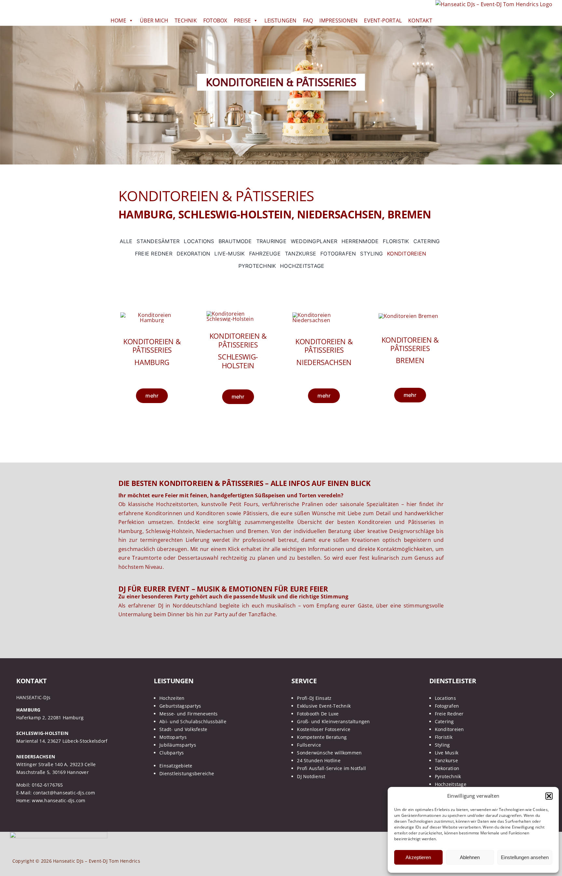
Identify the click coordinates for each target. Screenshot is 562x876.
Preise (242, 20)
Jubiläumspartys (177, 745)
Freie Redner (449, 714)
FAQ (308, 20)
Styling (442, 745)
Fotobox (215, 20)
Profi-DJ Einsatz (314, 698)
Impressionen (338, 20)
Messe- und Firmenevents (188, 714)
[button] (549, 796)
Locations (445, 698)
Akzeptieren (418, 857)
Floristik (443, 737)
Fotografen (447, 706)
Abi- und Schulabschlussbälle (192, 721)
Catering (444, 721)
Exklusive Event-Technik (324, 706)
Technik (186, 20)
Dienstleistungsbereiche (186, 773)
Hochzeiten (171, 698)
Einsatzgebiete (175, 766)
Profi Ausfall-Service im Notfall (331, 768)
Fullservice (309, 745)
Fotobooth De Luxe (318, 714)
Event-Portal (383, 20)
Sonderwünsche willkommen (329, 753)
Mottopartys (173, 737)
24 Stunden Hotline (318, 760)
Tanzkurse (446, 760)
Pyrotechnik (448, 776)
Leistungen (280, 20)
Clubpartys (171, 753)
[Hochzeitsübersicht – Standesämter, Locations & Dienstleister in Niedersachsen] (324, 315)
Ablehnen (470, 857)
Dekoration (447, 768)
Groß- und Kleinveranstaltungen (333, 721)
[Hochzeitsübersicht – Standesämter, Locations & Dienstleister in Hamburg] (152, 315)
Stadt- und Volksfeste (183, 729)
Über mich (154, 20)
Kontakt (420, 20)
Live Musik (446, 753)
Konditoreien (449, 729)
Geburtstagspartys (180, 706)
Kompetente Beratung (322, 737)
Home (118, 20)
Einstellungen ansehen (525, 857)
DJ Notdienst (311, 776)
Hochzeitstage (450, 784)
